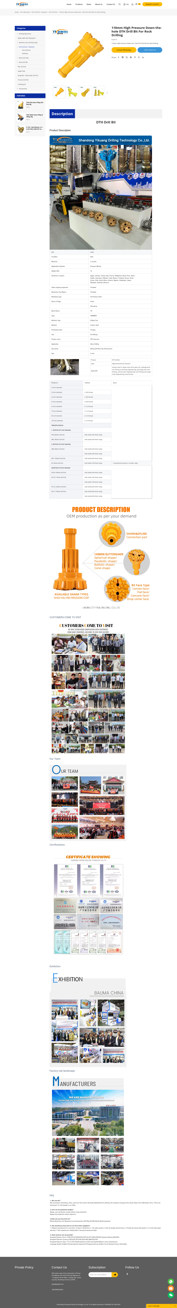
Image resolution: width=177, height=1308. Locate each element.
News (89, 4)
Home (69, 4)
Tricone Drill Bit (23, 80)
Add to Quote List (150, 50)
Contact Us (111, 4)
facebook (118, 57)
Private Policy (24, 1267)
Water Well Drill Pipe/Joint (27, 38)
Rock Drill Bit (23, 62)
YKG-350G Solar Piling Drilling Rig (34, 116)
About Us (98, 4)
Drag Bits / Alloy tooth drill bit (28, 75)
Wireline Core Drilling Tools (28, 42)
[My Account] (132, 4)
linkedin (143, 57)
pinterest (135, 57)
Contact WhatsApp (124, 50)
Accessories (23, 89)
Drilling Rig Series (25, 34)
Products (79, 4)
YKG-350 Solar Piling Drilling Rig (34, 103)
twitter (127, 57)
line (123, 57)
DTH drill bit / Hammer (39, 12)
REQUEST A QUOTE (152, 4)
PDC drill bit (22, 67)
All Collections (25, 12)
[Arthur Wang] (171, 1282)
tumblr (139, 57)
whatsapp (131, 57)
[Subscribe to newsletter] (115, 1274)
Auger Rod (21, 71)
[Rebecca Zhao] (171, 1288)
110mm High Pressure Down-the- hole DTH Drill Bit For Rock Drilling (82, 12)
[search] (120, 4)
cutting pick (22, 84)
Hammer (25, 53)
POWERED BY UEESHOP (112, 1304)
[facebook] (127, 1274)
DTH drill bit (53, 12)
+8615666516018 (57, 1289)
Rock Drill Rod (23, 58)
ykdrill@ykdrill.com (58, 1284)
